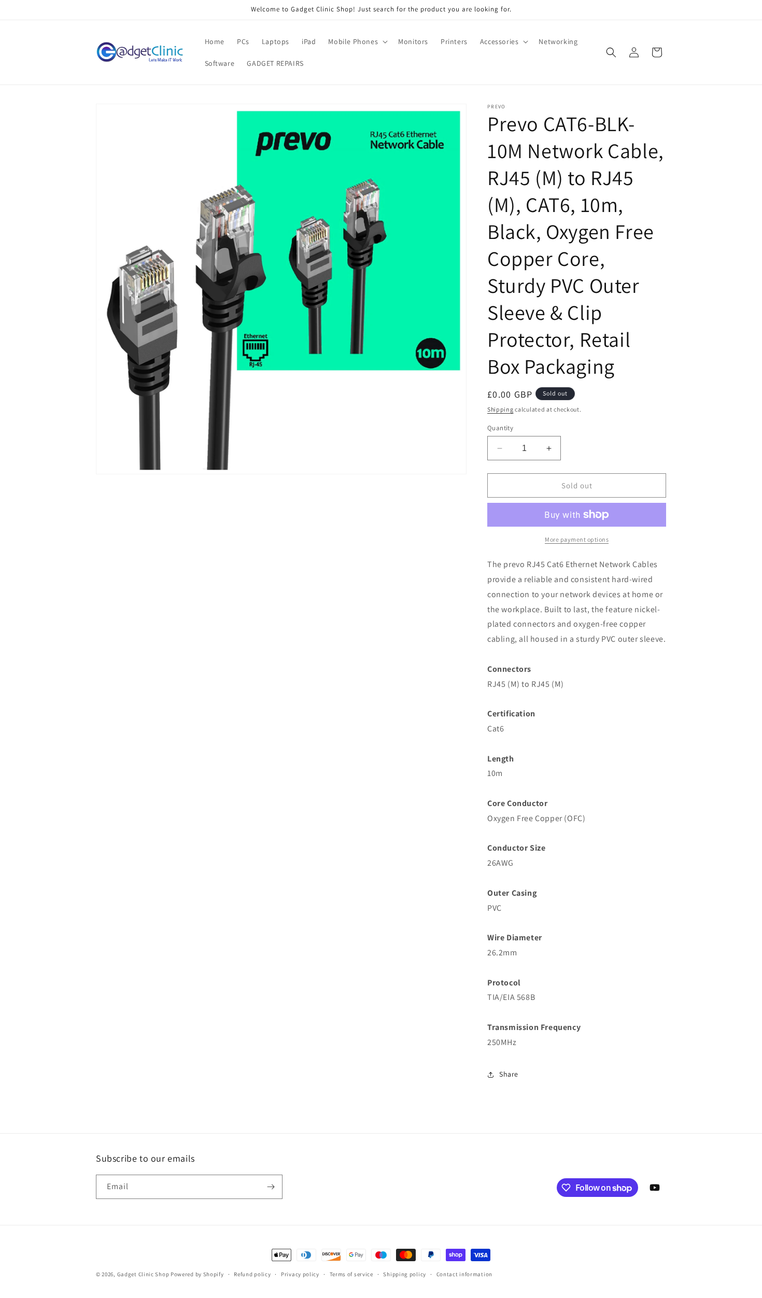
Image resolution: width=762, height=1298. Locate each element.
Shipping (500, 409)
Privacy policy (300, 1274)
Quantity (500, 428)
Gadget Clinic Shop (144, 1274)
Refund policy (252, 1274)
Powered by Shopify (197, 1274)
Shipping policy (404, 1274)
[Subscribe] (270, 1187)
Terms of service (351, 1274)
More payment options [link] (577, 539)
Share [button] (508, 1074)
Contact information (464, 1274)
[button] (357, 41)
